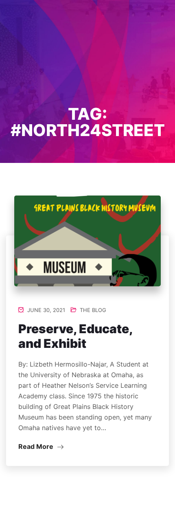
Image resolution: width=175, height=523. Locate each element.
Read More (36, 446)
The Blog (93, 310)
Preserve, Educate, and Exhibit (75, 336)
